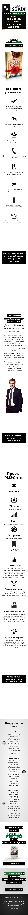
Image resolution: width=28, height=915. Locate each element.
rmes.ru (21, 897)
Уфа (3, 29)
